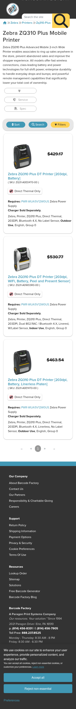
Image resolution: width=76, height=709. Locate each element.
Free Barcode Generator (24, 591)
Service (23, 99)
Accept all (38, 677)
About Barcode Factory (24, 483)
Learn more (38, 666)
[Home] (5, 22)
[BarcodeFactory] (12, 9)
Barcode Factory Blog (23, 597)
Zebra (14, 22)
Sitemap (14, 579)
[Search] (61, 20)
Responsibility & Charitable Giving (31, 500)
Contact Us (16, 488)
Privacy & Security (20, 543)
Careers (14, 506)
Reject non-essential (38, 688)
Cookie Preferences (21, 548)
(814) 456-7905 (47, 628)
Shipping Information (22, 531)
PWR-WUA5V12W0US (35, 201)
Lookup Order (18, 573)
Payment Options (20, 537)
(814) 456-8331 (22, 628)
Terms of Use (17, 554)
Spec (23, 108)
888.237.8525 (31, 632)
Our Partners (17, 494)
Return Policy (17, 525)
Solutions (15, 585)
